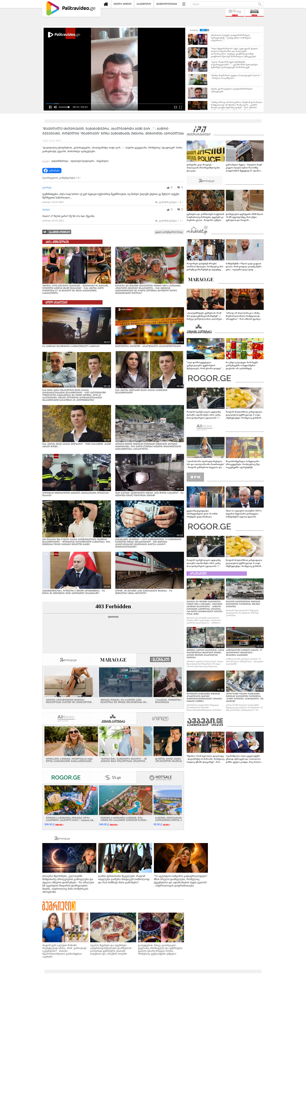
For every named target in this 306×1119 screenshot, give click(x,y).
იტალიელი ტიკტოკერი (82, 161)
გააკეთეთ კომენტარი (59, 232)
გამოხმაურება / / (171, 202)
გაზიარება (54, 170)
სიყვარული (102, 161)
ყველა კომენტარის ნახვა (169, 232)
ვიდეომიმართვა (60, 161)
